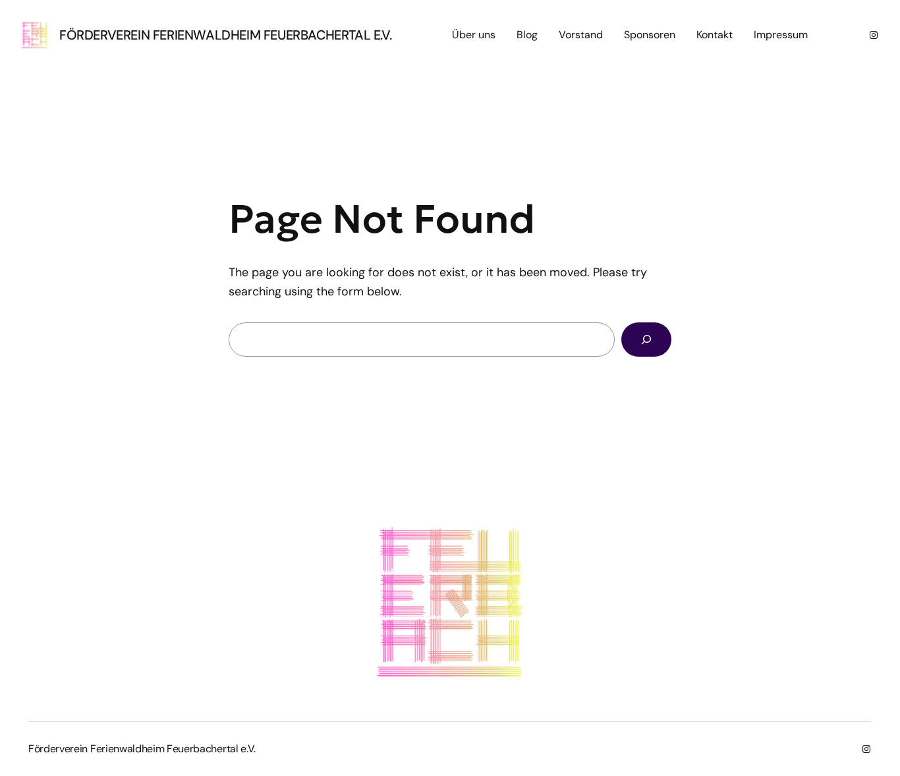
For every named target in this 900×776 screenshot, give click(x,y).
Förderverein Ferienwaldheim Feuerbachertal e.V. (225, 35)
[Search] (646, 339)
